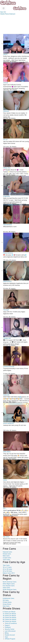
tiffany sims (6, 168)
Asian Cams (6, 587)
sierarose (6, 111)
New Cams (6, 606)
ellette (5, 480)
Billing (6, 633)
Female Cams (7, 554)
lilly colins (6, 537)
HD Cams (6, 600)
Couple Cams (7, 557)
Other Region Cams (9, 584)
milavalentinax (7, 224)
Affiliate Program (10, 639)
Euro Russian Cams (9, 585)
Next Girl (3, 12)
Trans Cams (6, 559)
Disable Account (10, 635)
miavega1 (6, 310)
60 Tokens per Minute (9, 619)
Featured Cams (7, 552)
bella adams (7, 451)
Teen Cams (6, 565)
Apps (6, 637)
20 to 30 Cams (7, 569)
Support (7, 625)
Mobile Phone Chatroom (7, 14)
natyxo (5, 54)
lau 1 (4, 508)
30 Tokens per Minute (9, 617)
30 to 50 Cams (7, 571)
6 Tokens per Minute (9, 611)
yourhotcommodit (8, 366)
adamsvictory (7, 281)
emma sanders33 (8, 423)
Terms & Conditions (11, 623)
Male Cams (6, 556)
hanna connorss (8, 253)
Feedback (8, 627)
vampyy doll (7, 338)
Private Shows (7, 602)
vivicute (5, 83)
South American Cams (9, 589)
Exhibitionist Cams (8, 598)
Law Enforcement (10, 631)
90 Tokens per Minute (9, 621)
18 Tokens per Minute (9, 615)
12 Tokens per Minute (9, 613)
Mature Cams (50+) (9, 573)
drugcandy (6, 196)
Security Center (9, 629)
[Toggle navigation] (3, 8)
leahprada (6, 395)
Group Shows (7, 604)
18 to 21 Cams (7, 567)
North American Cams (9, 582)
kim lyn (5, 139)
